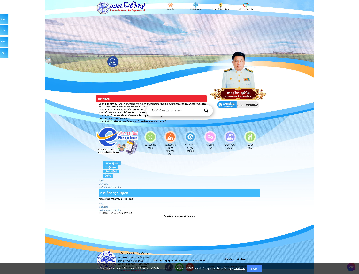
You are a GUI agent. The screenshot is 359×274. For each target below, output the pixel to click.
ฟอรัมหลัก (104, 184)
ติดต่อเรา (241, 259)
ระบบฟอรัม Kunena (186, 216)
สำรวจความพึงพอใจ (210, 146)
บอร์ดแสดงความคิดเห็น (110, 187)
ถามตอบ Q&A (190, 146)
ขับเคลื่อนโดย (170, 216)
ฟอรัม (101, 180)
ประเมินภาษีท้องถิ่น (250, 146)
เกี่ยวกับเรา (229, 259)
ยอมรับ (254, 268)
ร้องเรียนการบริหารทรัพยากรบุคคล (150, 149)
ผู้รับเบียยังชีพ (230, 146)
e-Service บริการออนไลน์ (170, 147)
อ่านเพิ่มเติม (239, 268)
